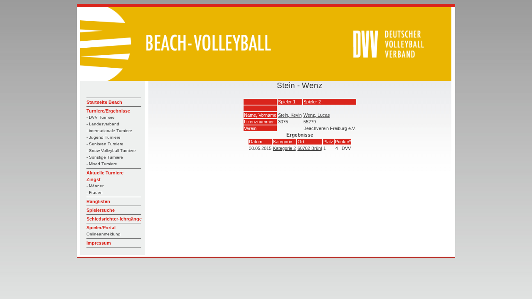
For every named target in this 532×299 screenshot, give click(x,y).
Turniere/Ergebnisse (108, 110)
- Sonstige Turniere (104, 157)
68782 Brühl (310, 148)
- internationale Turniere (109, 130)
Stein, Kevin (290, 115)
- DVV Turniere (100, 117)
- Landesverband (102, 124)
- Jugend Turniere (103, 137)
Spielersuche (100, 210)
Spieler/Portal (101, 227)
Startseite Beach (104, 102)
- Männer (94, 186)
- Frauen (94, 192)
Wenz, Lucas (316, 115)
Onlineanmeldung (103, 234)
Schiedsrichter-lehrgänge (114, 218)
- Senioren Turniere (104, 144)
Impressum (98, 242)
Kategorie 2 (284, 148)
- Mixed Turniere (101, 164)
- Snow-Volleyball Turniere (111, 150)
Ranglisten (98, 201)
